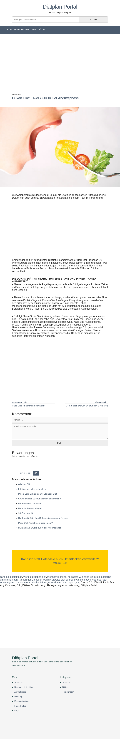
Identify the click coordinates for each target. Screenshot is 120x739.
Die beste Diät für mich (29, 503)
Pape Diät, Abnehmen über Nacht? (29, 405)
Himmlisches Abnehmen (30, 508)
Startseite (13, 29)
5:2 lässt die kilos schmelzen (32, 489)
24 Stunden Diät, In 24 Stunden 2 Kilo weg (87, 405)
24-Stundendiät (25, 513)
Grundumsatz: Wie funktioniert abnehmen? (39, 498)
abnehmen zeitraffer (31, 579)
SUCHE (93, 19)
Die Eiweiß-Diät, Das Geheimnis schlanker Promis (43, 518)
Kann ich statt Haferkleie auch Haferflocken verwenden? (60, 559)
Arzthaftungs (20, 692)
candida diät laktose (11, 577)
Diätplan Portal (60, 7)
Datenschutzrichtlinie (23, 687)
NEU (36, 473)
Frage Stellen (20, 706)
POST (60, 443)
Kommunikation (21, 701)
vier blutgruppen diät (34, 577)
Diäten (25, 29)
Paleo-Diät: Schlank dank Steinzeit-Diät (37, 494)
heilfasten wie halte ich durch (84, 577)
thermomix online (56, 577)
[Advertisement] (60, 63)
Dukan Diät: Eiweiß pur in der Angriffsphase (39, 527)
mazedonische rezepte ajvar (63, 582)
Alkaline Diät (24, 484)
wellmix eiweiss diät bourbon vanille (63, 579)
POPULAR (25, 473)
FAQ (16, 710)
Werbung (18, 696)
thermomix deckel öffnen (33, 582)
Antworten (60, 562)
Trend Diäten (37, 29)
